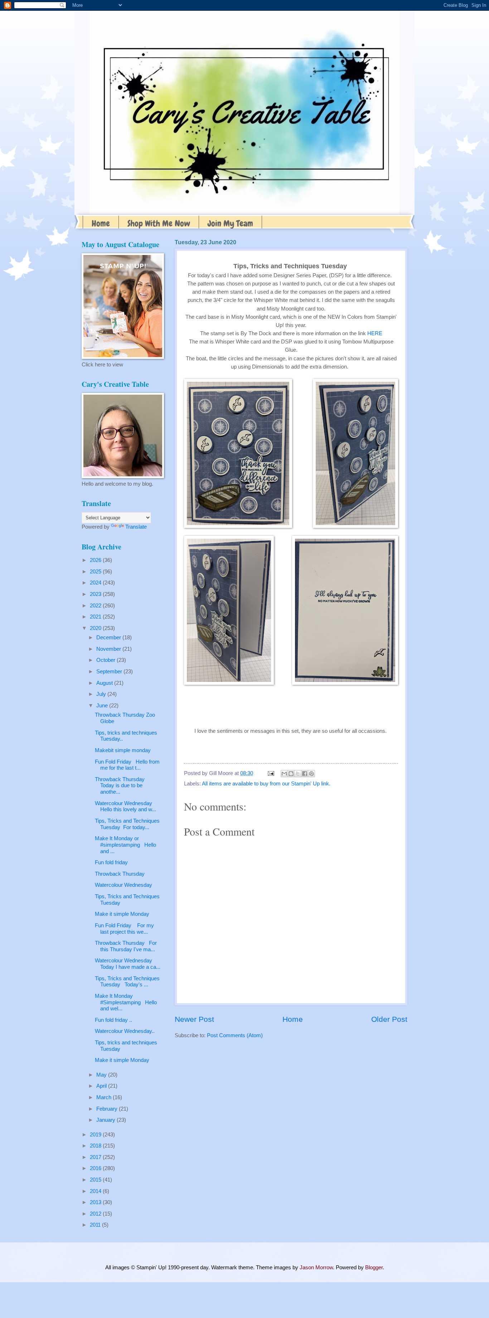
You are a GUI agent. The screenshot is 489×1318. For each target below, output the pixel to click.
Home (101, 223)
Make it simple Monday (122, 914)
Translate (136, 527)
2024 (96, 583)
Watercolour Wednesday (123, 885)
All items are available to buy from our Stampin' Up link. (266, 784)
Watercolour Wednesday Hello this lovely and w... (125, 806)
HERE (374, 333)
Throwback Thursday (120, 874)
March (104, 1097)
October (106, 660)
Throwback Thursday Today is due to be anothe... (121, 785)
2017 (96, 1157)
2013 (96, 1202)
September (110, 671)
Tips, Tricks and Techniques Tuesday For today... (127, 824)
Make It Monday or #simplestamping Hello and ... (125, 845)
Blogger (374, 1267)
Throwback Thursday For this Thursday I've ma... (126, 946)
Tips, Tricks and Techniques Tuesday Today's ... (127, 982)
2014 (96, 1191)
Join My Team (230, 223)
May (102, 1075)
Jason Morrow (316, 1267)
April (102, 1086)
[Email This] (284, 773)
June (102, 705)
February (107, 1109)
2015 (96, 1180)
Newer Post (194, 1019)
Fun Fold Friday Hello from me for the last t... (127, 765)
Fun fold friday (111, 862)
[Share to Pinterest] (311, 773)
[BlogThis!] (291, 773)
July (101, 694)
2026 (96, 560)
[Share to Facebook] (304, 773)
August (105, 683)
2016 (96, 1168)
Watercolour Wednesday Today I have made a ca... (127, 964)
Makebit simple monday (123, 750)
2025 (96, 571)
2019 (96, 1134)
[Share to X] (297, 773)
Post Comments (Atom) (235, 1035)
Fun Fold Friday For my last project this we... (124, 929)
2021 (96, 617)
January (106, 1120)
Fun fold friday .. (113, 1020)
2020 (96, 628)
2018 (96, 1146)
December (109, 637)
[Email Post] (270, 773)
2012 (96, 1214)
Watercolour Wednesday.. (125, 1031)
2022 (96, 606)
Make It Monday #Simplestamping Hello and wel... (126, 1002)
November (109, 649)
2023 (96, 594)
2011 (96, 1225)
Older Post (389, 1019)
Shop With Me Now (158, 223)
